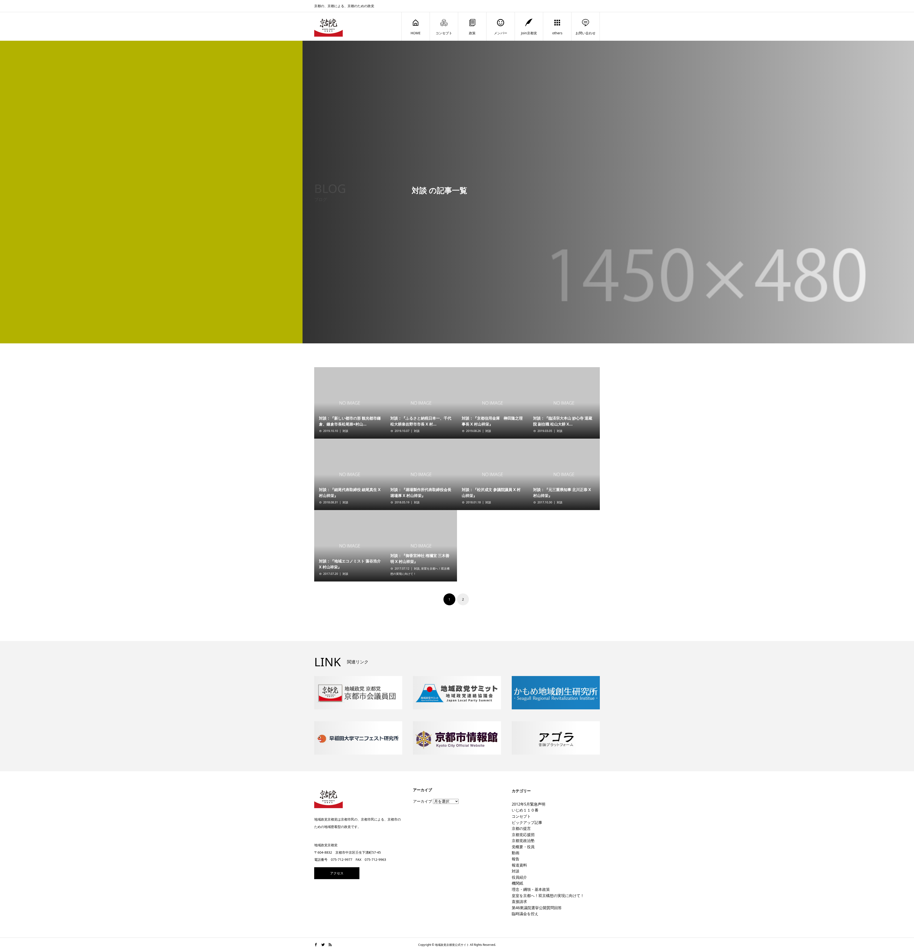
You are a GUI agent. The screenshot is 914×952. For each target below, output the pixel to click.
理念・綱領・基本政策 (531, 889)
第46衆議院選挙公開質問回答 (537, 907)
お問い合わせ (586, 33)
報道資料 (519, 865)
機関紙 (517, 883)
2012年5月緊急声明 (528, 804)
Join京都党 (529, 33)
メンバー (500, 33)
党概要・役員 (523, 846)
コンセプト (444, 33)
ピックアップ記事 (527, 822)
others (557, 33)
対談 (345, 431)
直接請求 (519, 901)
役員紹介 (519, 877)
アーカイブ (422, 801)
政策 (472, 33)
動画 (515, 852)
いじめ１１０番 (525, 810)
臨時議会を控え (525, 913)
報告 (515, 859)
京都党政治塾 (523, 840)
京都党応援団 (523, 834)
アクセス (336, 873)
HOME (416, 33)
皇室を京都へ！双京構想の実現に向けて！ (548, 895)
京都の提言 (521, 828)
